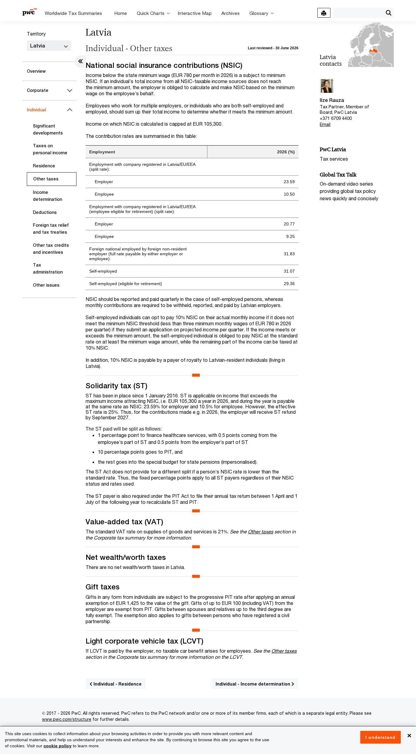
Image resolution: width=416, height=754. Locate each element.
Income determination (47, 196)
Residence (44, 165)
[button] (388, 13)
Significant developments (48, 129)
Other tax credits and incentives (51, 249)
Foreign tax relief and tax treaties (51, 229)
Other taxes (45, 178)
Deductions (45, 212)
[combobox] (358, 12)
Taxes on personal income (50, 149)
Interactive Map (195, 13)
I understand (380, 737)
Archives (230, 13)
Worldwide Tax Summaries (73, 13)
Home (120, 13)
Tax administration (48, 268)
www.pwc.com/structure (66, 719)
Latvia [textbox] (37, 46)
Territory (36, 34)
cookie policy (58, 745)
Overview (36, 71)
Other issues (46, 285)
